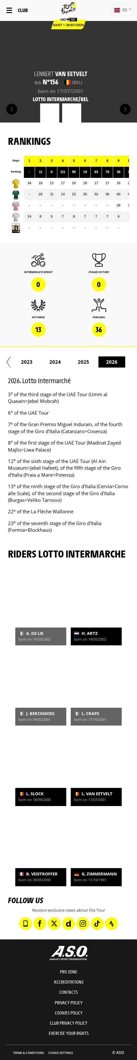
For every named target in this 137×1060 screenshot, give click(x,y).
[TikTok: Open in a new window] (97, 923)
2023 (26, 362)
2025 (83, 362)
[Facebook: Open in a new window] (39, 923)
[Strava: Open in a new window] (111, 923)
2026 (112, 362)
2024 (55, 362)
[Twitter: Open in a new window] (54, 923)
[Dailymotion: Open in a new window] (68, 923)
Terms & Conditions (28, 1053)
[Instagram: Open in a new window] (82, 923)
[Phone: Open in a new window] (25, 923)
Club (23, 10)
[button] (122, 10)
